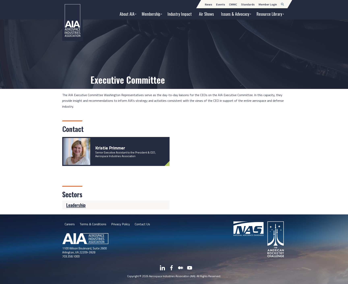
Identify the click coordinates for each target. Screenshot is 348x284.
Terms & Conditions (93, 224)
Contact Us (142, 224)
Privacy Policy (120, 224)
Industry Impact (180, 14)
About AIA (127, 14)
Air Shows (206, 14)
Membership (151, 14)
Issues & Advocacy (235, 14)
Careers (70, 224)
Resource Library (269, 14)
